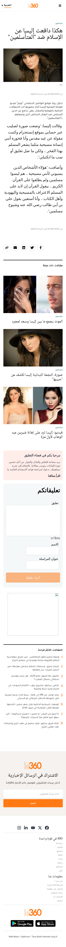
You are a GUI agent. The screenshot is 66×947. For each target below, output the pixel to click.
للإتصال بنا (58, 896)
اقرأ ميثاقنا (54, 475)
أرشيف (60, 900)
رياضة (60, 863)
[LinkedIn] (26, 828)
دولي (61, 870)
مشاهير (59, 23)
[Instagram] (19, 828)
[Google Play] (22, 923)
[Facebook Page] (47, 828)
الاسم (54, 544)
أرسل (33, 803)
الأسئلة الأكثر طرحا (55, 885)
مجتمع (60, 851)
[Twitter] (40, 828)
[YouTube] (33, 828)
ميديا (60, 859)
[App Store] (45, 923)
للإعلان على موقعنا (55, 889)
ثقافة (60, 855)
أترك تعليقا (33, 577)
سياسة (59, 843)
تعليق (55, 503)
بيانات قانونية (57, 893)
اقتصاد (60, 847)
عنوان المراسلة (48, 559)
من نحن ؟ (58, 881)
